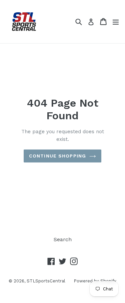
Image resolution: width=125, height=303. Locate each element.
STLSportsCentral (46, 280)
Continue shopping (57, 155)
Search (63, 239)
